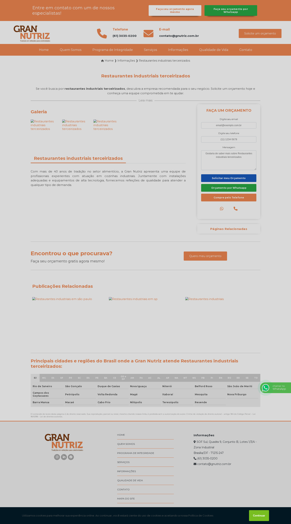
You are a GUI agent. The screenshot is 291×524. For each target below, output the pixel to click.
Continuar (259, 515)
